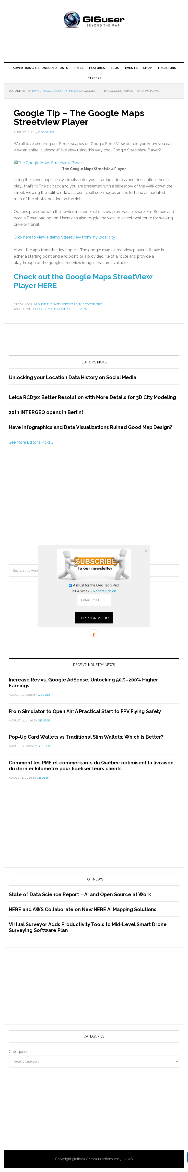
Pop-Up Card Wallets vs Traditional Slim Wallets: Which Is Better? (86, 737)
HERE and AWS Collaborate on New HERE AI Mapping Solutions (82, 909)
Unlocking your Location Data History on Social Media (72, 377)
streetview (78, 309)
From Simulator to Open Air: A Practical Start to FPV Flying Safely (85, 711)
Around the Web (47, 304)
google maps (45, 309)
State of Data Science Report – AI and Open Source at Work (80, 894)
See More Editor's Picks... (31, 442)
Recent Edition (104, 591)
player (62, 309)
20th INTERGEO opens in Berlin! (46, 412)
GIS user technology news (94, 20)
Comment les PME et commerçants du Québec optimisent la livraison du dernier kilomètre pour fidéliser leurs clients (91, 766)
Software (69, 304)
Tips (99, 304)
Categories (18, 1051)
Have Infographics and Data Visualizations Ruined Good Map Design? (90, 427)
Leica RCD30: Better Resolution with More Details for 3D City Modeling (92, 397)
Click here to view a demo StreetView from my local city (64, 237)
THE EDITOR (87, 304)
